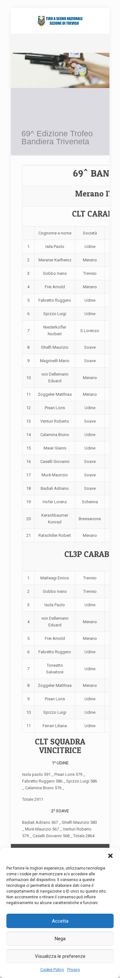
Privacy (73, 969)
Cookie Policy (52, 969)
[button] (110, 856)
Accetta (60, 921)
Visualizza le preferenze (60, 956)
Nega (60, 939)
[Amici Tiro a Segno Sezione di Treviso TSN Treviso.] (60, 20)
